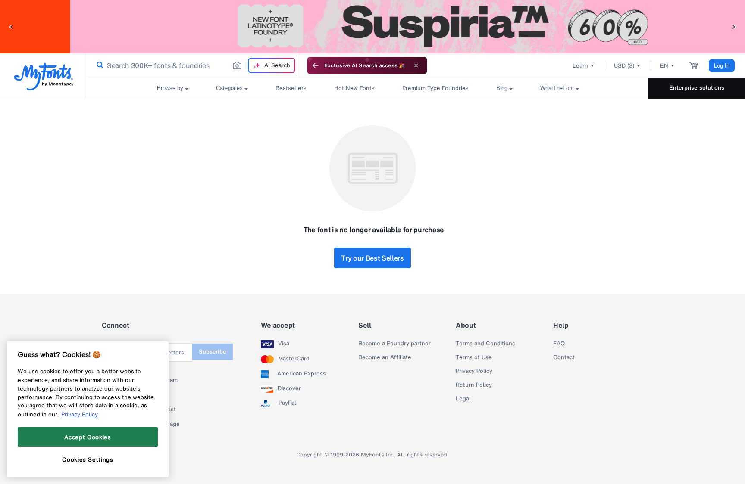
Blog (501, 88)
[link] (98, 65)
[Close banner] (416, 65)
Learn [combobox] (580, 66)
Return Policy (474, 385)
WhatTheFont (557, 88)
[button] (11, 26)
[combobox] (193, 65)
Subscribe (212, 351)
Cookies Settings (87, 459)
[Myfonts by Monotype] (43, 76)
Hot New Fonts (354, 88)
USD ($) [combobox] (624, 66)
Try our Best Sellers (372, 258)
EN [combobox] (664, 66)
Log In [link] (721, 65)
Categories (229, 88)
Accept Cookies (87, 436)
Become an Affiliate (384, 357)
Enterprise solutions (696, 88)
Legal (463, 398)
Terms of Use (474, 357)
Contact (564, 357)
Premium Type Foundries (435, 88)
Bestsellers (291, 88)
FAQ (559, 343)
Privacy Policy (474, 371)
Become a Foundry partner (394, 343)
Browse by (170, 88)
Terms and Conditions (485, 343)
